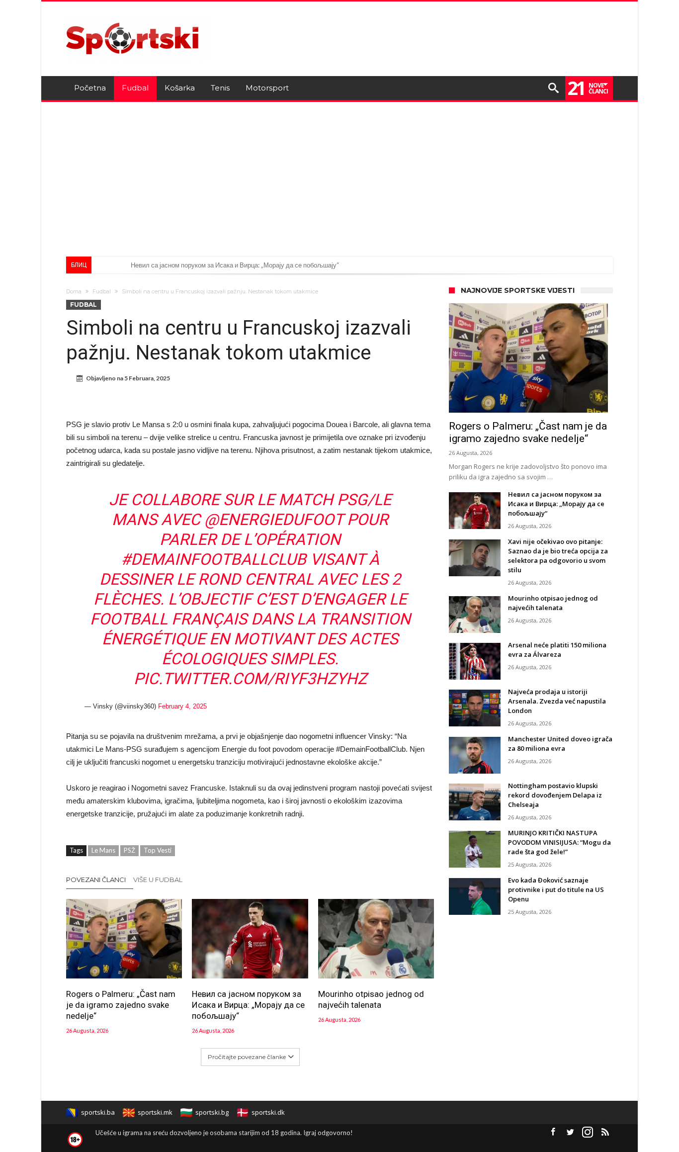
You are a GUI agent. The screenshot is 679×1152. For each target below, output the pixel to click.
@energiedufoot (273, 519)
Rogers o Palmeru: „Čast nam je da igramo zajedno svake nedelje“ (120, 1005)
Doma (74, 291)
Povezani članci (96, 880)
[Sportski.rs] (137, 16)
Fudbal (101, 291)
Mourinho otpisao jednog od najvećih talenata (371, 999)
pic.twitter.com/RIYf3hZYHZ (250, 678)
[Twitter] (570, 1132)
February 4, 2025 (182, 706)
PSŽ (129, 850)
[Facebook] (553, 1132)
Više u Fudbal (157, 880)
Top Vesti (157, 850)
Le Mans (103, 850)
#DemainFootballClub (213, 559)
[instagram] (587, 1132)
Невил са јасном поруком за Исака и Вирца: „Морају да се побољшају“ (235, 265)
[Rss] (605, 1132)
